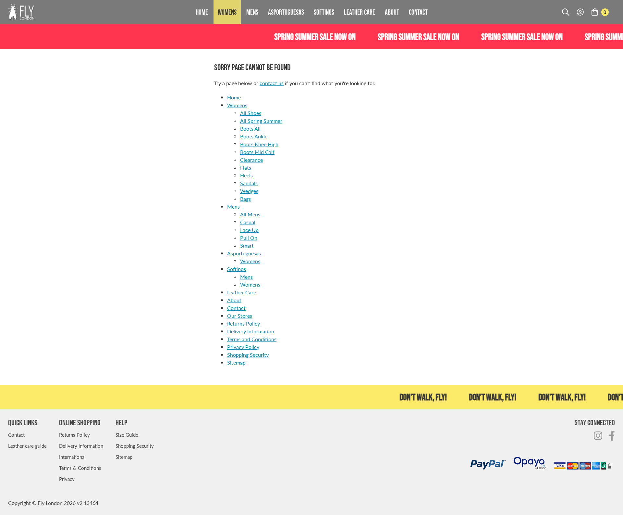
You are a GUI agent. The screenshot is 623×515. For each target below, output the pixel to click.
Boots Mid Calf (257, 152)
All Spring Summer (261, 120)
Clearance (251, 159)
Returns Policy (243, 323)
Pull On (248, 237)
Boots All (250, 128)
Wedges (249, 191)
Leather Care (359, 12)
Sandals (249, 183)
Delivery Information (250, 331)
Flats (245, 167)
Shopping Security (248, 354)
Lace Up (249, 230)
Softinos (324, 12)
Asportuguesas (286, 12)
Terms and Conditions (251, 339)
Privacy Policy (243, 347)
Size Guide (127, 434)
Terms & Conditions (80, 467)
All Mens (250, 214)
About (392, 12)
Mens (252, 12)
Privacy (67, 478)
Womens (227, 12)
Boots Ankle (253, 136)
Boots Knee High (259, 144)
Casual (247, 222)
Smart (247, 245)
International (72, 456)
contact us (272, 83)
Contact (418, 12)
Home (202, 12)
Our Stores (239, 315)
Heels (246, 175)
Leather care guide (27, 445)
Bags (245, 198)
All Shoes (250, 113)
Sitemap (236, 362)
